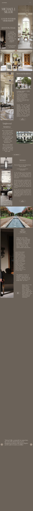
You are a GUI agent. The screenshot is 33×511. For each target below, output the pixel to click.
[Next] (31, 444)
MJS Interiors (4, 2)
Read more (18, 293)
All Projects (16, 154)
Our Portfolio (22, 119)
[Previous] (2, 444)
